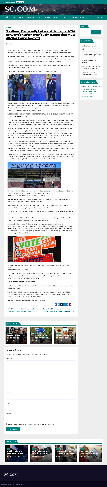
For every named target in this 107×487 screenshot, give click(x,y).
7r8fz (4, 484)
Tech (13, 17)
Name (8, 393)
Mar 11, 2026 (12, 456)
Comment (9, 358)
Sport (21, 17)
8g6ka (1, 484)
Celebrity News (78, 17)
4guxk (10, 484)
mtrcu (7, 484)
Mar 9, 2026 (86, 456)
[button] (98, 17)
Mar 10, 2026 (37, 456)
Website (8, 413)
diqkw (19, 484)
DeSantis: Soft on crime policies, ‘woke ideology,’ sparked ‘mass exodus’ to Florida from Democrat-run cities (91, 91)
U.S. (38, 17)
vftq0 (16, 484)
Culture (47, 17)
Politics (30, 17)
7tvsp (13, 484)
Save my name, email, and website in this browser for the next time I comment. (31, 424)
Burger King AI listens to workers (65, 452)
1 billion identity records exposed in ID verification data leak (91, 47)
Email (8, 403)
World (56, 17)
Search (83, 26)
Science (65, 17)
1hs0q (22, 484)
